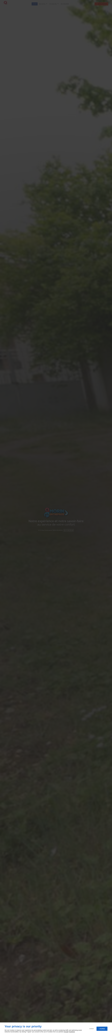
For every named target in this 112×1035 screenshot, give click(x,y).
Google (66, 1032)
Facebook (72, 1032)
